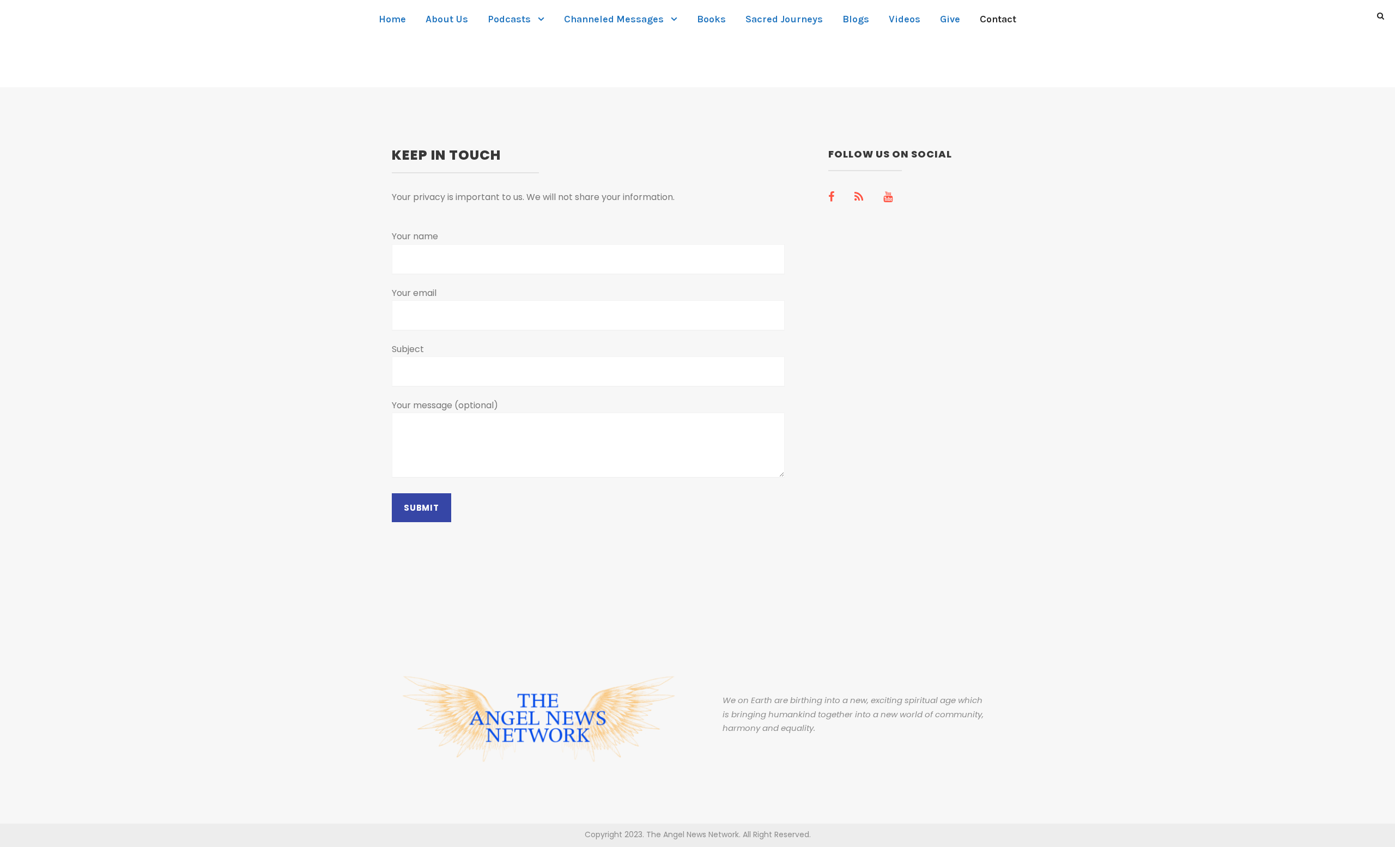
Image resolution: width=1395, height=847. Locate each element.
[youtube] (888, 196)
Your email (414, 293)
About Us (447, 19)
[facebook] (831, 196)
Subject (408, 349)
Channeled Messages (614, 19)
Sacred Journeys (784, 19)
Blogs (855, 19)
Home (392, 19)
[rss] (858, 196)
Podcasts (509, 19)
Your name (415, 236)
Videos (904, 19)
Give (950, 19)
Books (711, 19)
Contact (998, 19)
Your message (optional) (445, 405)
